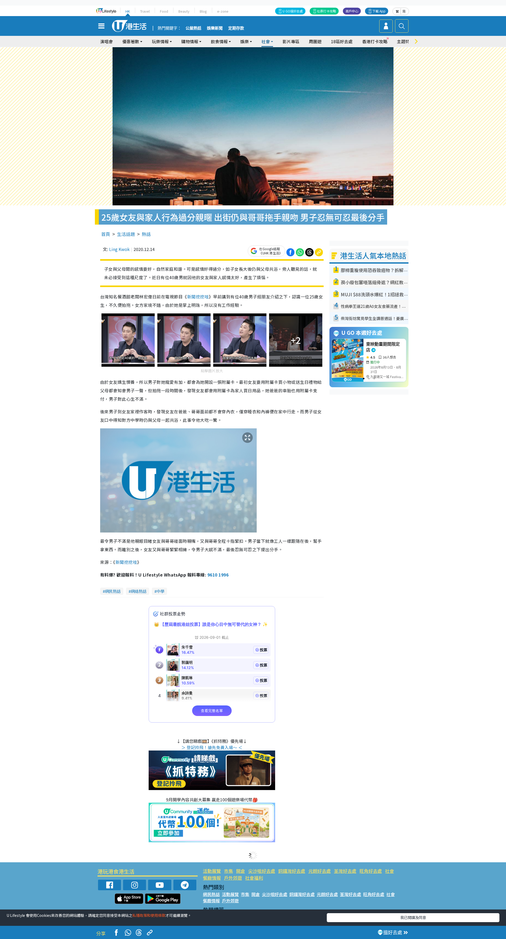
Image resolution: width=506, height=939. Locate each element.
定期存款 (236, 28)
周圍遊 (315, 41)
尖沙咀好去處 (261, 871)
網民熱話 (113, 591)
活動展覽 (212, 871)
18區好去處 (342, 41)
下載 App (379, 11)
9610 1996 (217, 575)
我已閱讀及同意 (413, 917)
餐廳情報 (212, 877)
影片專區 (291, 41)
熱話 (146, 234)
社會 (389, 871)
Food (164, 11)
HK (127, 11)
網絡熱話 (139, 591)
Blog (203, 11)
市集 (228, 871)
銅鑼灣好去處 (291, 871)
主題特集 (405, 41)
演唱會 (106, 41)
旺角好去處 (370, 871)
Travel (145, 11)
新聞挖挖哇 (198, 296)
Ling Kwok (119, 249)
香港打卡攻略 (374, 41)
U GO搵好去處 (293, 11)
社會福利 (254, 877)
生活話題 (126, 234)
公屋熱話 (193, 28)
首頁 (105, 234)
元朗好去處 (319, 871)
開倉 (240, 871)
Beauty (183, 11)
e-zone (222, 11)
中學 (160, 591)
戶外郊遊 (233, 877)
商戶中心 (352, 11)
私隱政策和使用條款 (149, 915)
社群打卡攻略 (326, 11)
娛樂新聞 (215, 28)
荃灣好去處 (345, 871)
